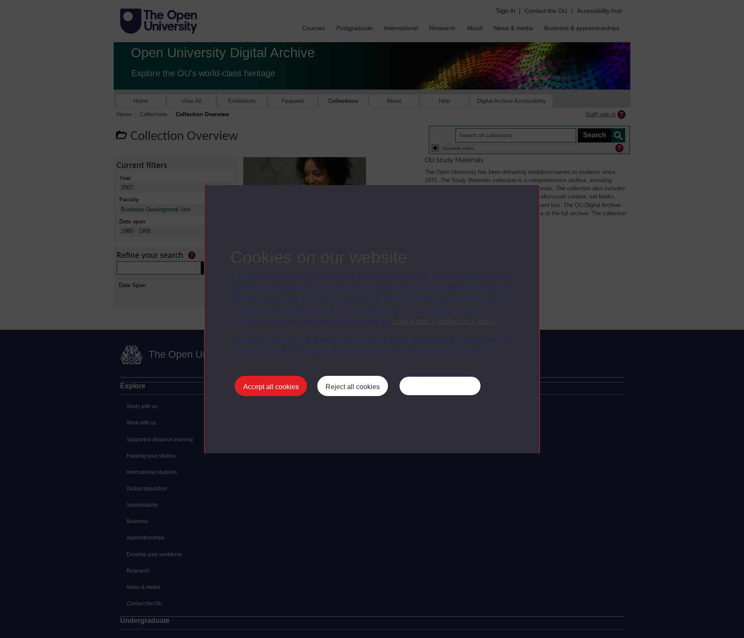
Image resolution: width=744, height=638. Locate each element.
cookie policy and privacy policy (444, 321)
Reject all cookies (353, 386)
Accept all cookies (271, 386)
